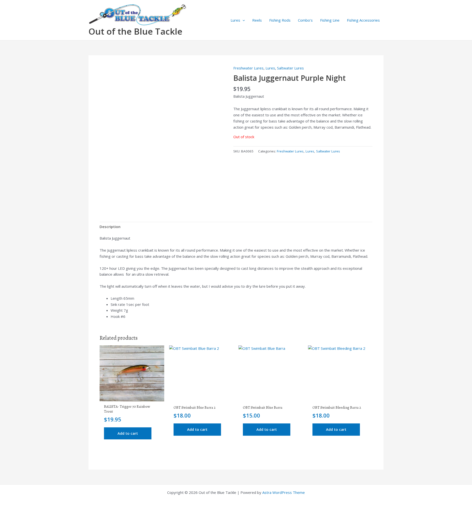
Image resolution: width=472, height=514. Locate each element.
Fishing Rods (280, 20)
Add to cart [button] (128, 433)
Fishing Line (329, 20)
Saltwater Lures (290, 68)
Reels (257, 20)
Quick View (132, 396)
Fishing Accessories (363, 20)
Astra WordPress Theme (283, 492)
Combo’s (305, 20)
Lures (235, 20)
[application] (242, 20)
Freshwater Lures (248, 68)
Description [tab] (110, 226)
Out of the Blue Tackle (135, 31)
